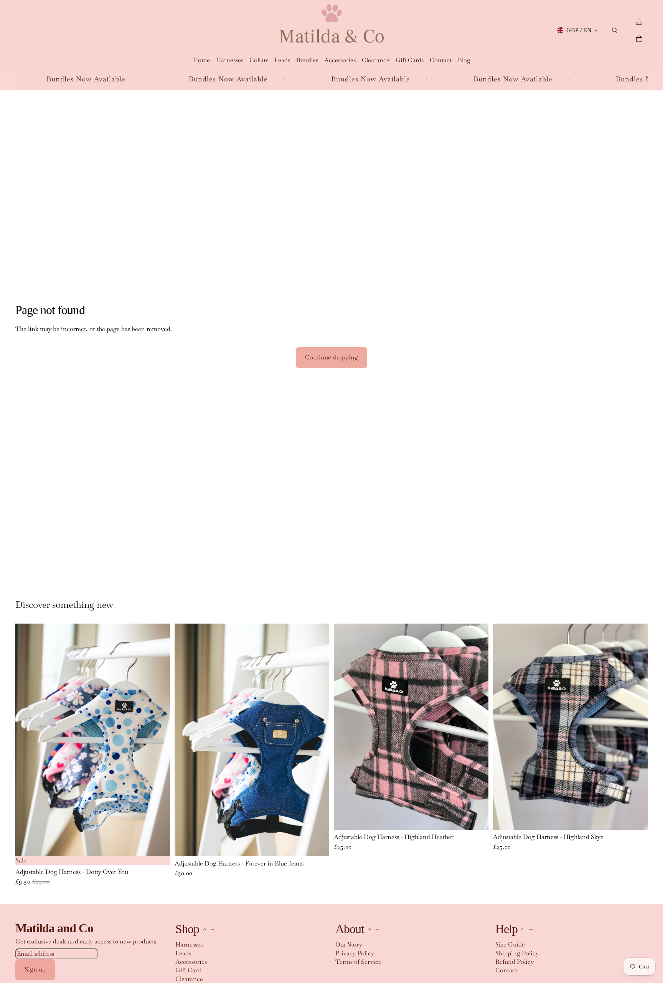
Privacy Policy (354, 953)
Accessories (191, 962)
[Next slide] (161, 739)
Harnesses (189, 944)
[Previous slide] (23, 739)
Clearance (189, 979)
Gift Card (188, 970)
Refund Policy (514, 962)
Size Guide (510, 944)
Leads (183, 953)
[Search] (614, 30)
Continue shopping (331, 357)
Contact (506, 970)
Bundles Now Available (161, 78)
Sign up (35, 969)
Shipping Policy (517, 953)
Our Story (348, 944)
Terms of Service (358, 962)
